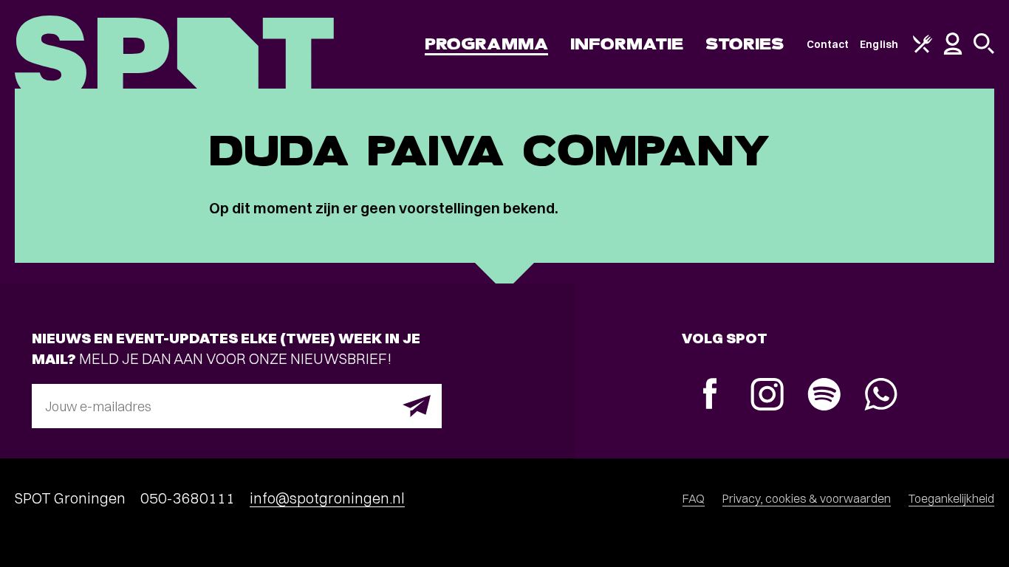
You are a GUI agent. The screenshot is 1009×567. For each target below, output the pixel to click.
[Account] (952, 51)
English (879, 44)
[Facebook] (710, 395)
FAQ (694, 498)
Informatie (626, 44)
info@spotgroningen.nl (327, 498)
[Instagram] (767, 396)
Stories (744, 44)
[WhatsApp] (880, 396)
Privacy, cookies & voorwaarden (806, 498)
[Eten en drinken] (922, 49)
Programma (486, 44)
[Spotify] (824, 396)
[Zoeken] (984, 50)
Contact (828, 44)
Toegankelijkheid (951, 498)
